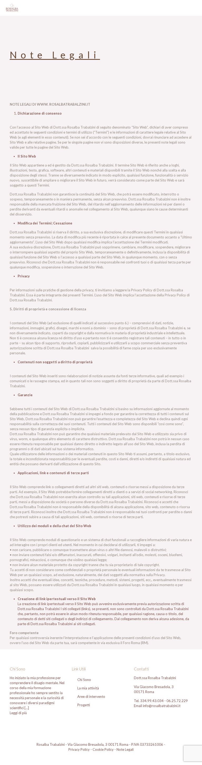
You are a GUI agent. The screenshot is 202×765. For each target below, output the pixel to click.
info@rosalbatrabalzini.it (161, 706)
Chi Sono (84, 680)
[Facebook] (90, 756)
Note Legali (125, 749)
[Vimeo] (111, 756)
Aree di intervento (91, 696)
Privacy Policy (79, 749)
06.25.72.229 (177, 701)
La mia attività (88, 688)
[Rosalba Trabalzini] (12, 8)
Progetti (83, 705)
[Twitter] (104, 756)
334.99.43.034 (152, 701)
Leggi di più (18, 713)
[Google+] (97, 756)
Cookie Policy (103, 749)
